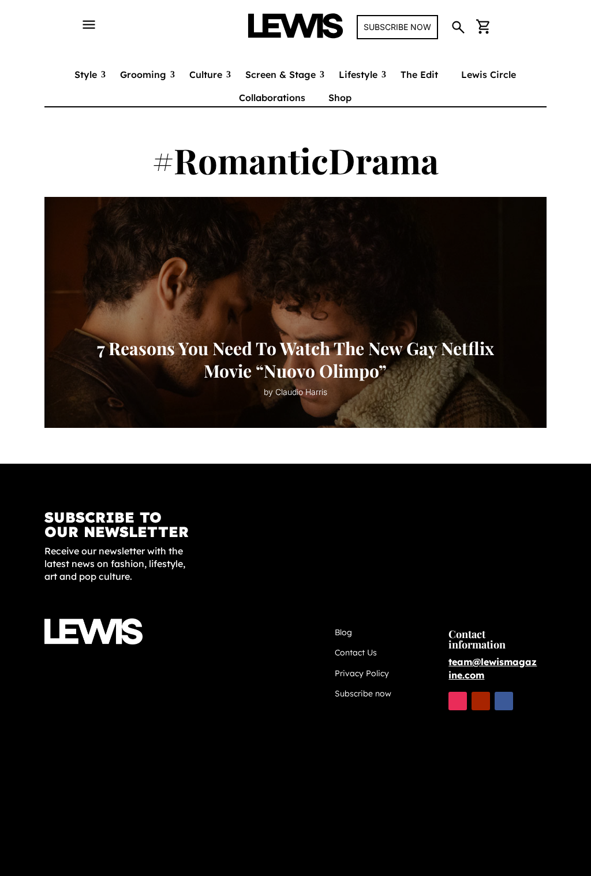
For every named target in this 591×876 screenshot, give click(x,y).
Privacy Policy (362, 673)
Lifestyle (358, 74)
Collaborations (272, 97)
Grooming (143, 74)
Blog (343, 632)
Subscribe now (363, 693)
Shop (339, 97)
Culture (205, 74)
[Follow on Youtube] (481, 701)
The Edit (419, 74)
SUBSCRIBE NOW (397, 27)
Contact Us (356, 652)
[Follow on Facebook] (504, 701)
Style (85, 74)
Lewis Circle (488, 74)
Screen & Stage (280, 74)
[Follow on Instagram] (457, 701)
